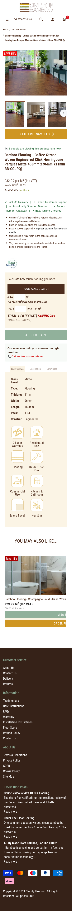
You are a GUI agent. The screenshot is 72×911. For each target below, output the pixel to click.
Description (35, 369)
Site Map (8, 776)
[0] (64, 19)
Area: (10, 297)
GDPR (6, 766)
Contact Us (10, 673)
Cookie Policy (11, 771)
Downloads (52, 369)
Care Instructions (13, 706)
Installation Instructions (17, 722)
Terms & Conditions (15, 755)
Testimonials (11, 701)
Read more (10, 811)
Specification (17, 369)
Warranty (8, 717)
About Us (8, 668)
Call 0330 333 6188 (23, 19)
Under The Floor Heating (19, 818)
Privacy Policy (11, 760)
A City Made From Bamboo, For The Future (30, 843)
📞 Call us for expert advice (25, 356)
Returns (8, 684)
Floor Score (10, 727)
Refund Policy (11, 733)
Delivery (8, 678)
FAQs (6, 711)
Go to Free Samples (34, 134)
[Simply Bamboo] (36, 7)
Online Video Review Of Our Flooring (26, 793)
